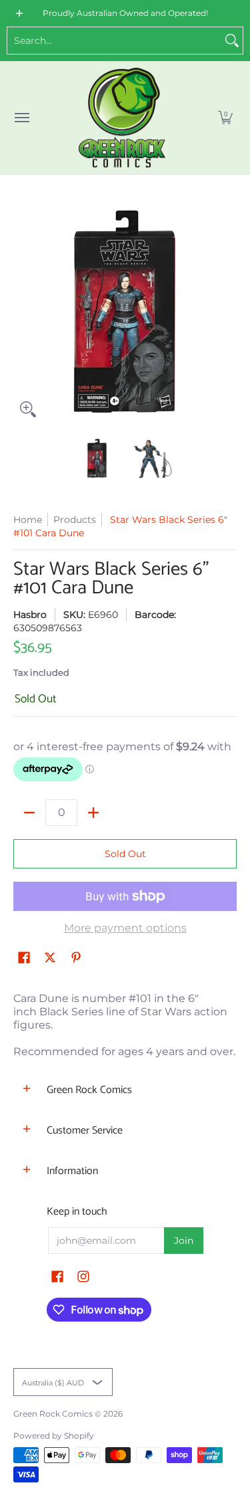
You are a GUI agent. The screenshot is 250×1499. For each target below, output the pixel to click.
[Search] (232, 40)
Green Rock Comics (53, 1414)
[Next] (227, 313)
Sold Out (125, 854)
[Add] (93, 812)
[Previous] (22, 313)
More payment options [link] (125, 928)
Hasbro (30, 615)
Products (74, 520)
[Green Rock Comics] (122, 117)
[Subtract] (29, 812)
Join (183, 1241)
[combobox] (114, 40)
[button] (225, 117)
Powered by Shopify (53, 1436)
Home (27, 520)
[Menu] (21, 117)
